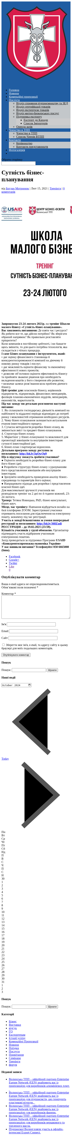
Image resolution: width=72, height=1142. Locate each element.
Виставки (15, 1024)
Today (5, 758)
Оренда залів (24, 126)
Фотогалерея (17, 150)
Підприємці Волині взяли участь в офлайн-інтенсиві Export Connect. (36, 1131)
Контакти (15, 140)
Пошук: (6, 669)
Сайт (4, 637)
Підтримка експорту (29, 116)
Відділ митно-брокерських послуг (37, 113)
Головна (14, 90)
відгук (13, 1028)
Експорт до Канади (36, 120)
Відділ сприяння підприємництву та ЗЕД (42, 103)
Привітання (16, 1054)
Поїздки (14, 1048)
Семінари (15, 1058)
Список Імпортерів (36, 123)
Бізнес (13, 1021)
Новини (14, 93)
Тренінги (55, 188)
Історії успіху (17, 1038)
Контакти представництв (32, 146)
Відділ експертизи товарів (32, 110)
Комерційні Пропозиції (23, 1041)
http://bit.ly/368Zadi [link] (49, 523)
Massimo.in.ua (32, 1138)
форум (13, 1064)
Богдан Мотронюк (17, 188)
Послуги (14, 100)
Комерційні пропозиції (23, 96)
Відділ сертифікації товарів (33, 106)
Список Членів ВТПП (30, 136)
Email (4, 631)
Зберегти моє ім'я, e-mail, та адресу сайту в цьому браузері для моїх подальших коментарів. (34, 646)
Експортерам (17, 1034)
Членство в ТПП (19, 130)
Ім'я (3, 624)
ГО (11, 1031)
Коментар (8, 593)
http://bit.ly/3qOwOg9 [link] (33, 453)
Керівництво (24, 143)
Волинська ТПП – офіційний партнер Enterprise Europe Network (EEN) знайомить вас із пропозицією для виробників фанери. (39, 1109)
